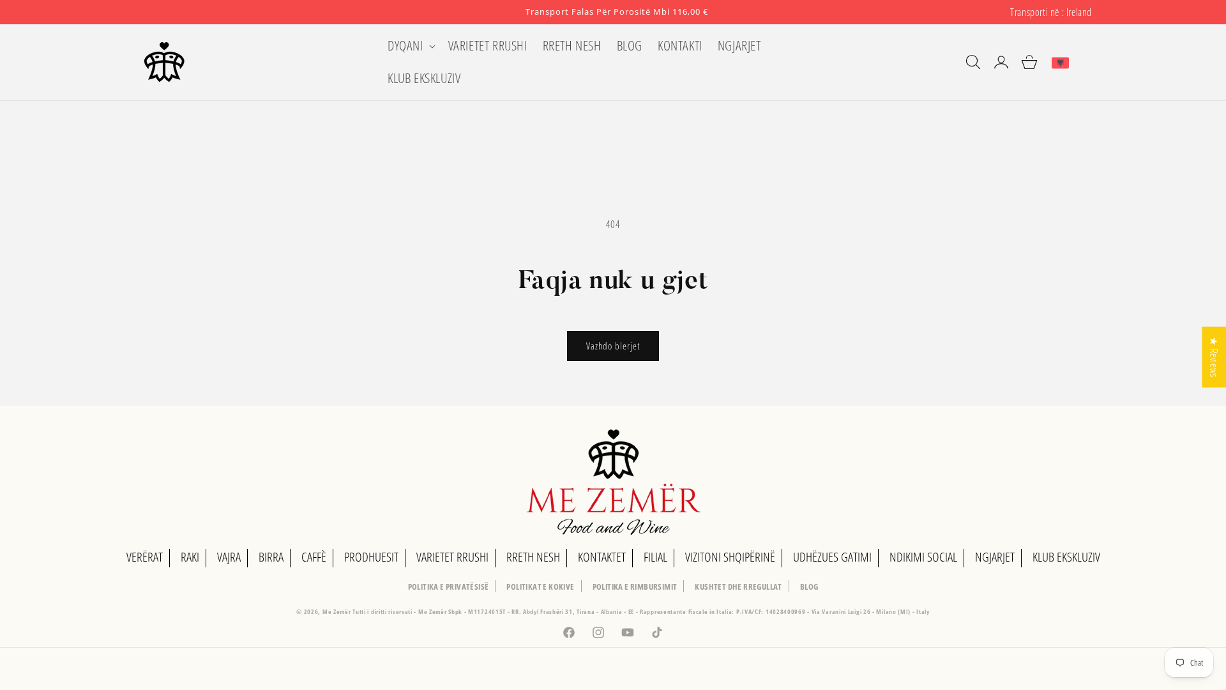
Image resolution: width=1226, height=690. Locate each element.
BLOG (809, 586)
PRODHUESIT (371, 557)
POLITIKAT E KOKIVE (540, 586)
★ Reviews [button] (1214, 357)
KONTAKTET (602, 557)
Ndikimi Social (923, 557)
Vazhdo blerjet (613, 345)
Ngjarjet (995, 557)
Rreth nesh (533, 557)
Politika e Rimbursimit (635, 586)
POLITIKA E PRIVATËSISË (448, 586)
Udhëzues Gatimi (832, 557)
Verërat (144, 557)
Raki (190, 557)
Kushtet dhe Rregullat (738, 586)
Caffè (313, 557)
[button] (410, 45)
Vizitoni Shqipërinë (730, 557)
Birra (271, 557)
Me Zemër (337, 611)
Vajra (229, 557)
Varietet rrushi (452, 557)
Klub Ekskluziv (1066, 557)
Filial (655, 557)
